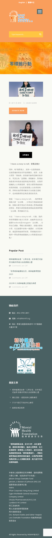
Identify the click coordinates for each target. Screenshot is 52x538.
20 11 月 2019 (16, 103)
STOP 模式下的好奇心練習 (22, 402)
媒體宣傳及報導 (18, 408)
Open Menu (39, 11)
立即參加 (25, 155)
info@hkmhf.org (23, 318)
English (22, 2)
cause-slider (31, 103)
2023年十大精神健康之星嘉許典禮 (22, 283)
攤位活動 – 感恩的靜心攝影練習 (24, 397)
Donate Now (18, 110)
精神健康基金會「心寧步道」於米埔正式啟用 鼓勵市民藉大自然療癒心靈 (27, 390)
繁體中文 (31, 2)
